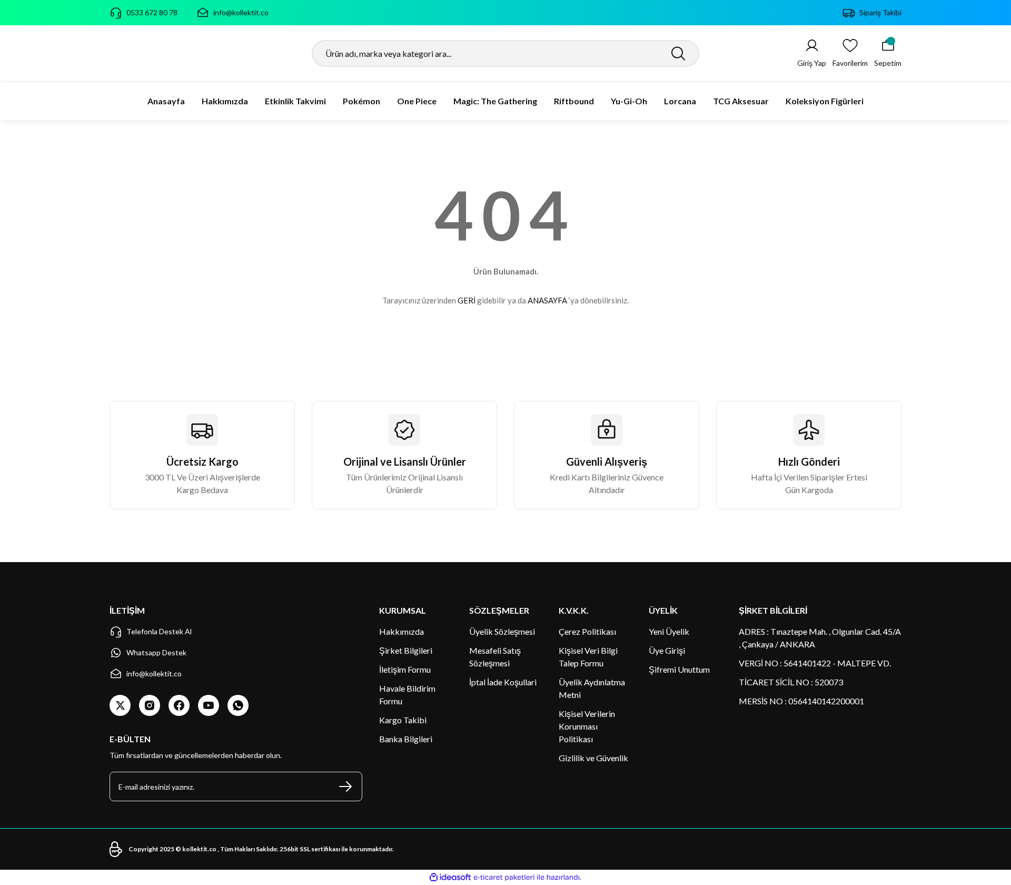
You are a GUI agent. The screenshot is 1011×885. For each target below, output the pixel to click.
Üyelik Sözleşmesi (502, 631)
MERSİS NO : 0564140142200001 (801, 701)
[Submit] (345, 786)
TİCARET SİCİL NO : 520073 (791, 682)
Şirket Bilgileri (405, 650)
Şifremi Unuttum (679, 669)
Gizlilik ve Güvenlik (593, 758)
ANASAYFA (547, 300)
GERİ (466, 300)
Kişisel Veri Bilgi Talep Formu (588, 656)
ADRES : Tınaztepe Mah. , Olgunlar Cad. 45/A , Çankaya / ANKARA (820, 637)
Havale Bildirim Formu (407, 694)
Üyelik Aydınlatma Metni (592, 688)
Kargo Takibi (403, 720)
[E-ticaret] (504, 877)
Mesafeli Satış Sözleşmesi (495, 656)
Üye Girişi (667, 650)
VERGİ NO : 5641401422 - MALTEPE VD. (815, 663)
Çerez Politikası (587, 631)
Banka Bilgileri (405, 739)
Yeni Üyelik (669, 631)
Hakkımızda (401, 631)
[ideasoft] (450, 877)
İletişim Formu (405, 669)
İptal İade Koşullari (503, 682)
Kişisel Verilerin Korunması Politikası (587, 726)
